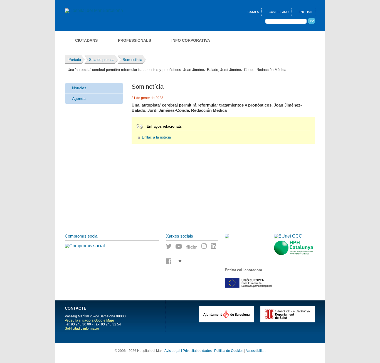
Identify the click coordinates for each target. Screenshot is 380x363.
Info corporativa (190, 40)
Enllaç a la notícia (156, 137)
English (305, 12)
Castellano (279, 12)
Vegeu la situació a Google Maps (90, 320)
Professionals (134, 40)
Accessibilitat (255, 351)
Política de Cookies (228, 351)
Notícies (79, 88)
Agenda (79, 98)
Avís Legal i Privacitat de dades (188, 351)
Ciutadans (86, 40)
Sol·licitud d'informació (82, 328)
